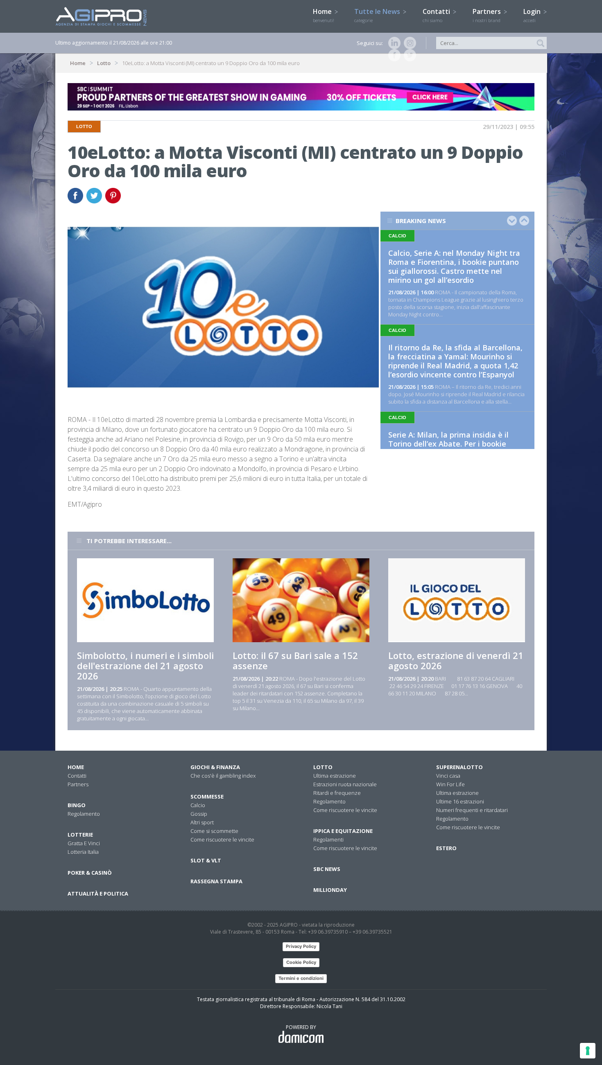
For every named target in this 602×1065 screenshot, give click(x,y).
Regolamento (84, 813)
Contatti (437, 15)
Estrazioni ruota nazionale (345, 784)
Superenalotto (459, 767)
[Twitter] (408, 55)
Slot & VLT (205, 860)
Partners (487, 15)
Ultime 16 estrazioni (460, 801)
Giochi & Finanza (215, 767)
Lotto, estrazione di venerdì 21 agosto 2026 (455, 660)
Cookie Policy (301, 962)
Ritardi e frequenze (337, 792)
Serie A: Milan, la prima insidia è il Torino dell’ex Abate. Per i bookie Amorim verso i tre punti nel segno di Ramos (454, 448)
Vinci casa (448, 775)
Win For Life (450, 784)
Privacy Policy (301, 946)
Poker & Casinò (90, 872)
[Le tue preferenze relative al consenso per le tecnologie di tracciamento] (587, 1050)
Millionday (330, 890)
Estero (446, 848)
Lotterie (80, 834)
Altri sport (202, 822)
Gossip (198, 813)
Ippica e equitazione (343, 831)
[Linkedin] (393, 43)
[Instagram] (408, 43)
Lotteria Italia (83, 851)
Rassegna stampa (216, 881)
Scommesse (207, 796)
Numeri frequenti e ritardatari (472, 810)
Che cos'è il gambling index (223, 775)
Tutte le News (378, 15)
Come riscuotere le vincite (222, 839)
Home (323, 15)
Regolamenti (328, 839)
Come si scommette (214, 831)
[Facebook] (393, 55)
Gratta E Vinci (84, 843)
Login (532, 15)
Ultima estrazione (334, 775)
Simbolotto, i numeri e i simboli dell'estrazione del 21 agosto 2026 (145, 665)
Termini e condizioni (301, 978)
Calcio (197, 805)
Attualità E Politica (98, 893)
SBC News (326, 869)
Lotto (104, 63)
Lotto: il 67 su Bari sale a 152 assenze (295, 660)
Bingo (77, 805)
